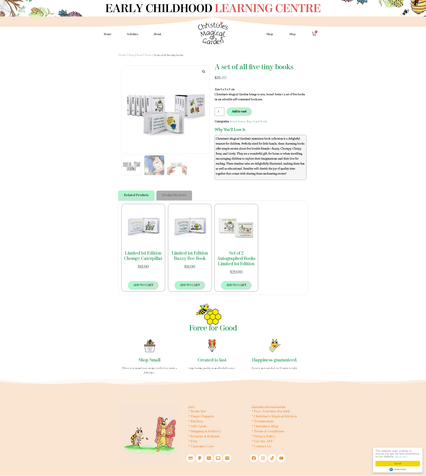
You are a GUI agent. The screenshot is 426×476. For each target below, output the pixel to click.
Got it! (397, 463)
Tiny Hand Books (256, 121)
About (157, 34)
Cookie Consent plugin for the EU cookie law (397, 469)
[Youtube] (281, 458)
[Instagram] (263, 458)
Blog (293, 34)
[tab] (136, 195)
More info (401, 456)
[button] (204, 72)
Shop (269, 34)
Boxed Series (144, 55)
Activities (132, 34)
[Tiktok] (272, 458)
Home (107, 34)
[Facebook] (254, 458)
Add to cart (239, 111)
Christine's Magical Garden (268, 406)
